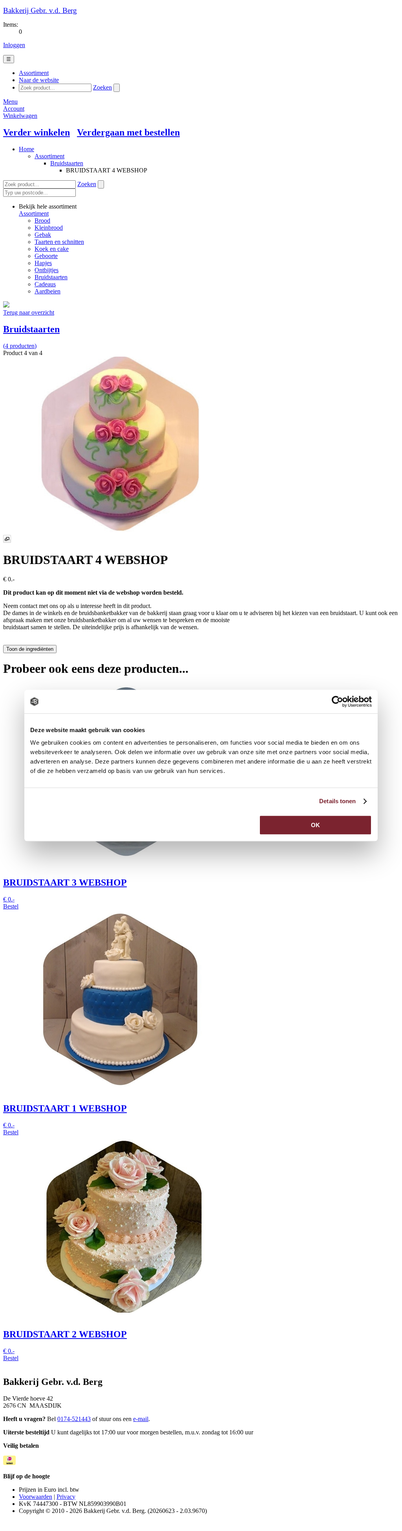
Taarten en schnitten (59, 241)
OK (315, 825)
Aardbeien (47, 291)
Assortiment (49, 156)
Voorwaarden (35, 1496)
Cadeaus (45, 284)
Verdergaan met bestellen (128, 132)
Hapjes (43, 263)
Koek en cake (52, 248)
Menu (10, 101)
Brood (42, 220)
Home (26, 149)
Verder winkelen (36, 132)
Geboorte (46, 256)
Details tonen (337, 801)
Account (13, 108)
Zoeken (102, 87)
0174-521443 (74, 1419)
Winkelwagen (20, 115)
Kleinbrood (49, 227)
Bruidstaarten (66, 163)
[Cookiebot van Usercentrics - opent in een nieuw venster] (337, 701)
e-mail (140, 1419)
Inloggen (14, 45)
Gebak (43, 234)
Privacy (66, 1496)
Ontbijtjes (46, 270)
